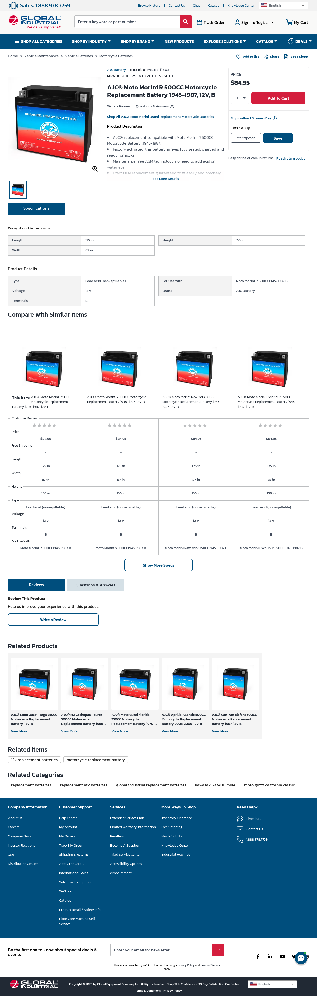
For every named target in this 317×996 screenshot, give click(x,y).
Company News (19, 836)
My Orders (67, 836)
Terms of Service (210, 965)
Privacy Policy (186, 965)
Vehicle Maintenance (41, 55)
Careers (13, 827)
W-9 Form (66, 891)
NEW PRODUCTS (179, 41)
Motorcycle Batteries (116, 55)
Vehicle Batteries (79, 55)
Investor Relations (21, 845)
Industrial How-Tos (175, 854)
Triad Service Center (125, 854)
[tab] (36, 209)
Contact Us (177, 5)
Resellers (117, 836)
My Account (68, 827)
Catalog (213, 5)
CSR (11, 854)
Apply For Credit (71, 863)
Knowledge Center (241, 5)
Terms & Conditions (148, 990)
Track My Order (70, 845)
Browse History (149, 5)
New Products (171, 836)
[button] (283, 5)
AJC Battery (116, 69)
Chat (196, 5)
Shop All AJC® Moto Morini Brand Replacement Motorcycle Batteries (160, 116)
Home (13, 55)
